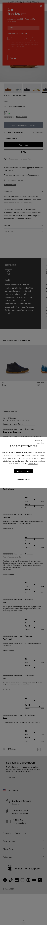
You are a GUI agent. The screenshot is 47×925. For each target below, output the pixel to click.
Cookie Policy (33, 463)
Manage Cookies (23, 479)
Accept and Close (23, 471)
